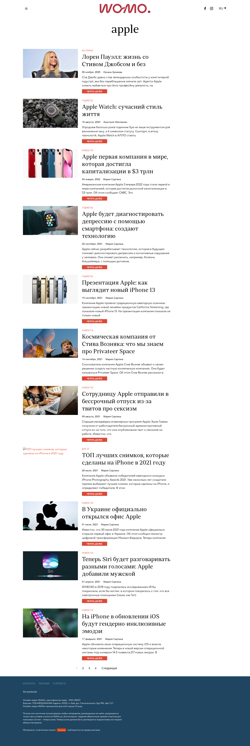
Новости (87, 150)
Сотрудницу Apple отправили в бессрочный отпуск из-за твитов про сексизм (125, 402)
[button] (223, 8)
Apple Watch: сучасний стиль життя (122, 110)
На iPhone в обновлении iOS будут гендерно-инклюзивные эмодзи (124, 624)
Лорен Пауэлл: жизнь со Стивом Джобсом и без (115, 61)
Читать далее (94, 91)
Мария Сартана (112, 179)
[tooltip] (205, 8)
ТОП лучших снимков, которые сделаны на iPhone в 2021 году (125, 459)
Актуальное (30, 691)
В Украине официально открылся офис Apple (114, 513)
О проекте (59, 683)
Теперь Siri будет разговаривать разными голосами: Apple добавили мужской (126, 567)
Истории (87, 50)
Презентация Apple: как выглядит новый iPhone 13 (118, 286)
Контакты (29, 683)
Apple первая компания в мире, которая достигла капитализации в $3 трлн (125, 164)
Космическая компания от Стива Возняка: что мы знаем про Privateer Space (122, 344)
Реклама (44, 683)
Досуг (86, 448)
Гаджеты (87, 100)
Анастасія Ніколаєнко (115, 122)
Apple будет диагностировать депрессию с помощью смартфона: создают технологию (123, 225)
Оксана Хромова (112, 72)
